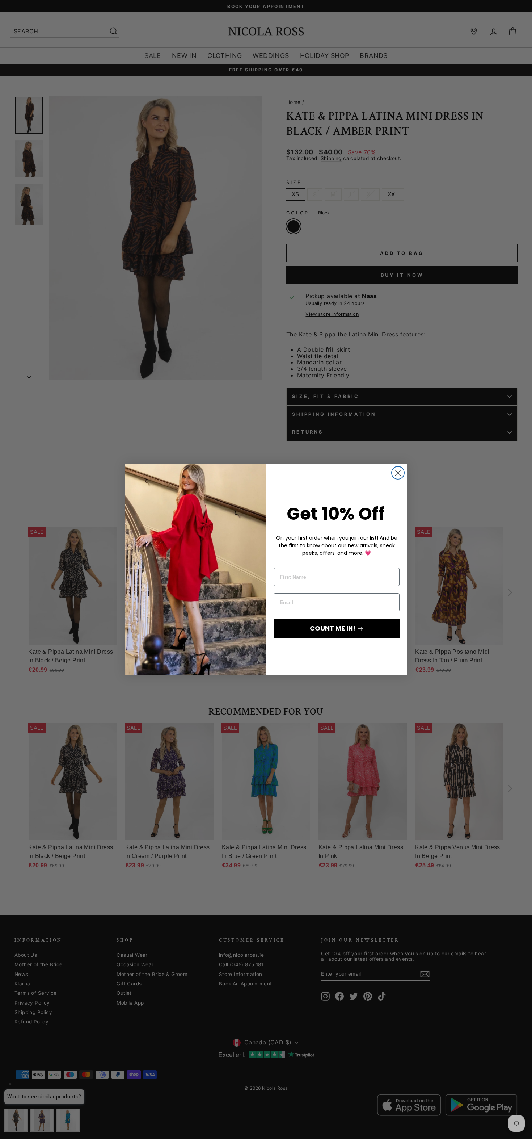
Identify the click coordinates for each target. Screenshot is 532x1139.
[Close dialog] (398, 472)
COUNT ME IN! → (336, 628)
